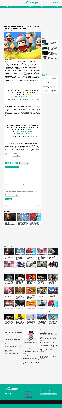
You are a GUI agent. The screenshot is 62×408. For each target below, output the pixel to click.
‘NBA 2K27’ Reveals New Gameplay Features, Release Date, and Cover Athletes (34, 224)
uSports (38, 6)
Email (24, 184)
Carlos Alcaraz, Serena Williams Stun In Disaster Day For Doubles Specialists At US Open (31, 345)
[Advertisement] (31, 15)
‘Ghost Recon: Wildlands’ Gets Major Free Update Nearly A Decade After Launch (52, 283)
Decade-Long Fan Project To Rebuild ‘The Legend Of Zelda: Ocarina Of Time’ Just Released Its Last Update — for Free (9, 323)
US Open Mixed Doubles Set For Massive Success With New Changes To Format (30, 355)
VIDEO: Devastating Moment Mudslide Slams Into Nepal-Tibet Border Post (48, 350)
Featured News (6, 24)
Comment (7, 177)
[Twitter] (51, 2)
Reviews (15, 6)
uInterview (34, 6)
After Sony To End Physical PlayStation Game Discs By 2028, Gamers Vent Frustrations (31, 323)
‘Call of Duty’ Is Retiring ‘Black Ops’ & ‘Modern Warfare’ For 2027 (19, 282)
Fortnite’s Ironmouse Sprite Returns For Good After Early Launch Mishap (9, 295)
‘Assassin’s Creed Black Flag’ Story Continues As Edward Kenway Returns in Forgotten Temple (31, 270)
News (8, 6)
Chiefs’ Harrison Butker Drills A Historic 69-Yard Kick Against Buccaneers (30, 352)
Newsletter (29, 6)
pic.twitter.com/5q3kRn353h (22, 96)
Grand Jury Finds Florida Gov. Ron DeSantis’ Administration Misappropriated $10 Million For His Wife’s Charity (48, 334)
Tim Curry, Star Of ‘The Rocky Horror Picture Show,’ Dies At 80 (13, 343)
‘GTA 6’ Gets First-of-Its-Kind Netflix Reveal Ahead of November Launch (9, 270)
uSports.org (27, 327)
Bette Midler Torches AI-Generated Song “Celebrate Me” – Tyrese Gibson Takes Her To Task (13, 333)
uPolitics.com (45, 327)
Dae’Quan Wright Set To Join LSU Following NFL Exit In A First (31, 363)
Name (6, 184)
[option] (50, 42)
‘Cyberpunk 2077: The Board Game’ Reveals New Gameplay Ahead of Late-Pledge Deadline (20, 323)
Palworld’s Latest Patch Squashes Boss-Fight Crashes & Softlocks (52, 295)
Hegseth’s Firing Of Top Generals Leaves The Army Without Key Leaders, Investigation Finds (48, 357)
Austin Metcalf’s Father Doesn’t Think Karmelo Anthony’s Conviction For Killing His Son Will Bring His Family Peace (13, 336)
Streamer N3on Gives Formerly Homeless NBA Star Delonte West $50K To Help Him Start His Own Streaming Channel (31, 359)
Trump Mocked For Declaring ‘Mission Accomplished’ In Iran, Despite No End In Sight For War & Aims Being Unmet (48, 342)
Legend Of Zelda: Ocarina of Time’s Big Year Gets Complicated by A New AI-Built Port (42, 283)
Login (54, 6)
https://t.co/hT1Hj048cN (26, 131)
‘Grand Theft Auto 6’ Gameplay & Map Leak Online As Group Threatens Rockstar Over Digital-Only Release (49, 87)
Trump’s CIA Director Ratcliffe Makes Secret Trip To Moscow (47, 353)
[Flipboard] (55, 2)
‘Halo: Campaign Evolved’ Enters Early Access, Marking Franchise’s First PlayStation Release (41, 309)
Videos (11, 6)
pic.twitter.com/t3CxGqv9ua (22, 133)
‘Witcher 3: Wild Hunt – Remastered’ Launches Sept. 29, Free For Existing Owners (10, 224)
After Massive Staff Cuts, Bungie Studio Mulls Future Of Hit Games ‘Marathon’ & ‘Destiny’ (9, 309)
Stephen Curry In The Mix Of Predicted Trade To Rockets (31, 348)
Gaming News (10, 24)
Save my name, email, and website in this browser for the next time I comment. (21, 191)
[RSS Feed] (57, 2)
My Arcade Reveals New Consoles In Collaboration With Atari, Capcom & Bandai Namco (52, 54)
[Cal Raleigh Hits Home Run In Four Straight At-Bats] (31, 335)
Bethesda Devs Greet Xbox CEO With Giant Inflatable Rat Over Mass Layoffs (52, 270)
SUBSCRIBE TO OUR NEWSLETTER (49, 393)
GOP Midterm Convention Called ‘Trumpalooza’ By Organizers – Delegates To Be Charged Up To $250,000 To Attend (48, 338)
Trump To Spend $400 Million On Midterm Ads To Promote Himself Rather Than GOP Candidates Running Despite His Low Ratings (48, 346)
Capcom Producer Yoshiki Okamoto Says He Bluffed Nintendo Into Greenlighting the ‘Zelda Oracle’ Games (31, 296)
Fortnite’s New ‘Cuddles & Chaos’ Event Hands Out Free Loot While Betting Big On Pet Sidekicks (31, 309)
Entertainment (24, 6)
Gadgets (19, 6)
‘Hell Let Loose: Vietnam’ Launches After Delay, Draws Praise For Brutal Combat (41, 270)
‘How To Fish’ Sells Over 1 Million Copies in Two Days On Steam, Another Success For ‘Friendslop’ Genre (23, 224)
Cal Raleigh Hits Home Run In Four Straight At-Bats (30, 342)
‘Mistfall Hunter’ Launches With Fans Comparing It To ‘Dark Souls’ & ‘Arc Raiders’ (42, 295)
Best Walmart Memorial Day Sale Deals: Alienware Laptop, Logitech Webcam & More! (12, 206)
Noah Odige (9, 30)
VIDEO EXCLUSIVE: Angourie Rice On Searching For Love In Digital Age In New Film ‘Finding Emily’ (13, 347)
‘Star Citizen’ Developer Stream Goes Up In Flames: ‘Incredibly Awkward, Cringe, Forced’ (50, 91)
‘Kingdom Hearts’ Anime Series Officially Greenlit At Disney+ (20, 270)
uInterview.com (10, 327)
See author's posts (17, 155)
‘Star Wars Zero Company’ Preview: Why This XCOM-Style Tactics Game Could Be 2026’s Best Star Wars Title (9, 283)
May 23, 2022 (35, 99)
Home (5, 6)
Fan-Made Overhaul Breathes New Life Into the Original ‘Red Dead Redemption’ (31, 283)
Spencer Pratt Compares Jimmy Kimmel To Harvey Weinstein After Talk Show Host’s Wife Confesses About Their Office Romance (13, 354)
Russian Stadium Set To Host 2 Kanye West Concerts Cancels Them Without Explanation (12, 340)
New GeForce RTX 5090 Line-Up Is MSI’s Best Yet (52, 43)
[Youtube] (53, 2)
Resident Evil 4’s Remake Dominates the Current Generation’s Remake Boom (20, 309)
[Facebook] (49, 2)
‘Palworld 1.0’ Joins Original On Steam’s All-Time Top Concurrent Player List (42, 322)
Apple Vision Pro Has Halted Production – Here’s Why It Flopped (52, 59)
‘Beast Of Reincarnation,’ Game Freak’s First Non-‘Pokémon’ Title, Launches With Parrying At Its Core (20, 296)
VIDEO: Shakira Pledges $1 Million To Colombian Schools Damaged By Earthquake (13, 350)
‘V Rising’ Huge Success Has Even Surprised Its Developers (33, 206)
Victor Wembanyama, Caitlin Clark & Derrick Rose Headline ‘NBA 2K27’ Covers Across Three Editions (52, 310)
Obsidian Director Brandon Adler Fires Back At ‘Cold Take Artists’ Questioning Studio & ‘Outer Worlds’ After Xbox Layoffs (52, 323)
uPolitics (42, 6)
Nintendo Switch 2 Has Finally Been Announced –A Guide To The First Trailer (52, 48)
